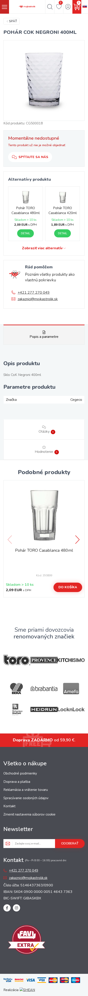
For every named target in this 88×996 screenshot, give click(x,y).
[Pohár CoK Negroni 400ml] (44, 80)
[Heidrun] (44, 709)
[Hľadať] (49, 6)
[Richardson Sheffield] (16, 709)
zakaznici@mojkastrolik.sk (38, 299)
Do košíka (67, 587)
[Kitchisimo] (71, 660)
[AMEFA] (71, 688)
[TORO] (16, 660)
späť (13, 21)
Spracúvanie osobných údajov (26, 798)
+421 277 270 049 (34, 292)
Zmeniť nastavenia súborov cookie (29, 814)
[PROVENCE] (44, 660)
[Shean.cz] (27, 990)
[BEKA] (16, 688)
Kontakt (9, 806)
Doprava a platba (16, 781)
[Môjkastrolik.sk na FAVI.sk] (26, 940)
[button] (78, 539)
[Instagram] (16, 907)
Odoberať (70, 843)
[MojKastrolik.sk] (27, 6)
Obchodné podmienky (20, 773)
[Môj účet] (67, 6)
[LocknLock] (71, 709)
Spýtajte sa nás (33, 157)
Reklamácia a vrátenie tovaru (25, 790)
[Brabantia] (44, 688)
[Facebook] (7, 907)
